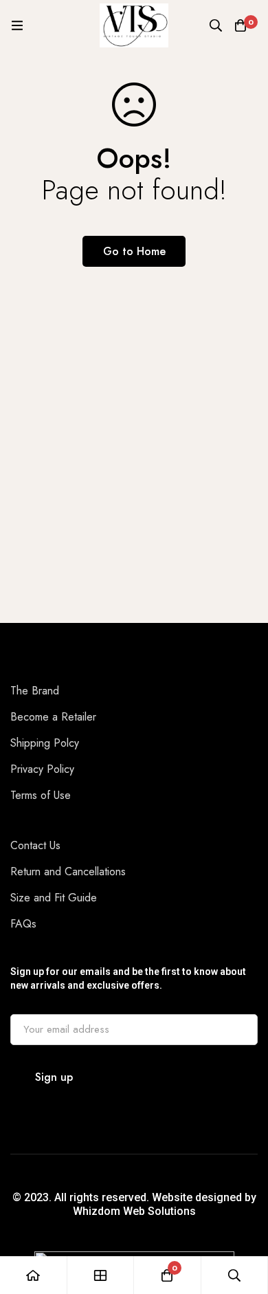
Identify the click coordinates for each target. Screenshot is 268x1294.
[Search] (215, 25)
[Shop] (101, 1275)
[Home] (33, 1275)
